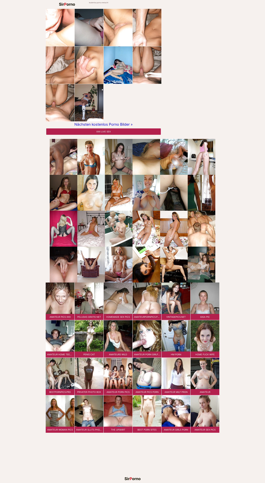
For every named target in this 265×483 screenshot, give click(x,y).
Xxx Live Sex (103, 131)
